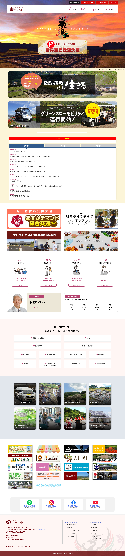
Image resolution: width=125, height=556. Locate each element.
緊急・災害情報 (38, 338)
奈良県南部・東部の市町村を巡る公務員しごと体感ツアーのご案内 (30, 156)
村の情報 (26, 354)
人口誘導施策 (50, 363)
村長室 (94, 525)
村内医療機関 (102, 2)
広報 (88, 338)
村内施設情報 (100, 363)
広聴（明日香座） (88, 346)
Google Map (41, 529)
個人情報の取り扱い (72, 525)
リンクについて (71, 533)
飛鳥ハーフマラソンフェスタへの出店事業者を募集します (27, 166)
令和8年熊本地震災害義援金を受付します (22, 161)
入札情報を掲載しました (17, 151)
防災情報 (38, 346)
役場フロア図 (96, 530)
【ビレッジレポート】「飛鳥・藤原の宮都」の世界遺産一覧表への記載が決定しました (36, 186)
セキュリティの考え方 (73, 530)
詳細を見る (20, 285)
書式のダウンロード (75, 354)
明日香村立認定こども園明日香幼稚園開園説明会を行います (28, 171)
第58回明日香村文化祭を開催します (21, 196)
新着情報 (26, 146)
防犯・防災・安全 (88, 2)
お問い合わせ (70, 536)
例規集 (25, 363)
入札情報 (98, 146)
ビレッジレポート (62, 146)
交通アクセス (96, 533)
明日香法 (101, 354)
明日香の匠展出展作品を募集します (21, 191)
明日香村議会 (50, 354)
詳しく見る (37, 307)
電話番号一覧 (75, 363)
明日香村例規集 (97, 539)
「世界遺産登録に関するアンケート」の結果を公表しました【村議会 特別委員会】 (35, 176)
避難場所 (113, 2)
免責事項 (69, 528)
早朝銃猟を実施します (17, 181)
